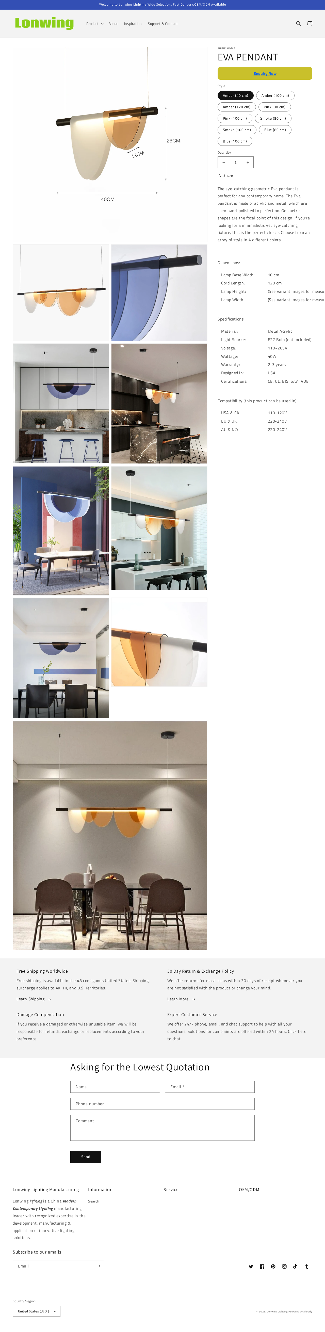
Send (85, 1157)
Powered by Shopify (300, 1311)
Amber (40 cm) (235, 95)
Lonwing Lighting (277, 1311)
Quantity (224, 152)
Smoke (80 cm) (273, 118)
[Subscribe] (98, 1266)
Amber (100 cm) (275, 95)
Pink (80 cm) (275, 106)
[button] (94, 23)
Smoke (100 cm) (237, 129)
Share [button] (228, 175)
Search (94, 1201)
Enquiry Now (265, 73)
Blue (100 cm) (235, 141)
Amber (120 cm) (237, 106)
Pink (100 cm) (235, 118)
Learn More (178, 999)
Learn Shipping (30, 999)
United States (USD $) (34, 1311)
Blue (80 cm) (275, 129)
